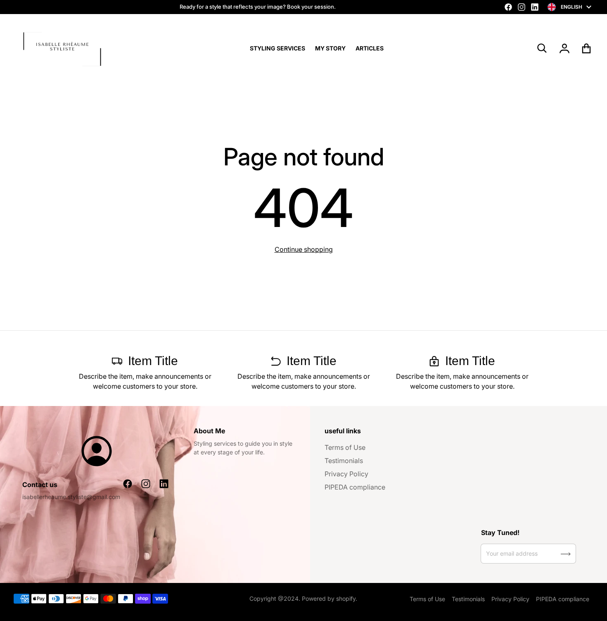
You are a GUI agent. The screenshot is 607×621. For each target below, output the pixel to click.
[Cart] (586, 48)
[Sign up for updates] (565, 554)
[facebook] (508, 7)
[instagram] (521, 7)
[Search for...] (542, 48)
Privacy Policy (346, 474)
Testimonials (344, 460)
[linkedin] (535, 7)
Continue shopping (304, 249)
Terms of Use (345, 447)
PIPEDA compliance (355, 487)
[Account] (564, 48)
